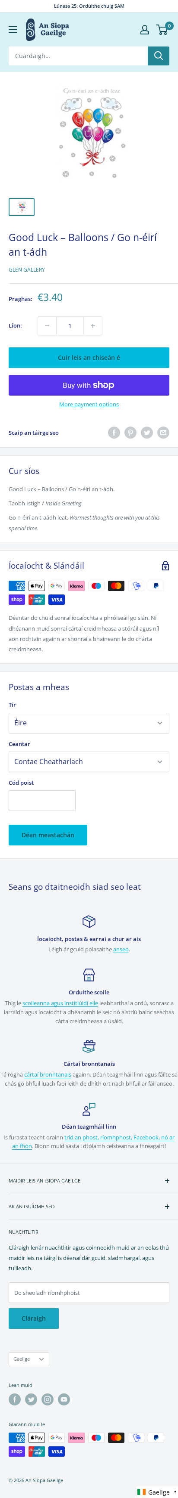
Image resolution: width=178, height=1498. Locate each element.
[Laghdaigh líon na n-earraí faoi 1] (47, 326)
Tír (12, 705)
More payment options (89, 404)
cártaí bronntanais (47, 1074)
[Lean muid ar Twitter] (31, 1399)
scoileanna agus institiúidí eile (60, 1003)
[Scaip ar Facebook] (114, 433)
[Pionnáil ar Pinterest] (130, 433)
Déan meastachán (48, 835)
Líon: (15, 325)
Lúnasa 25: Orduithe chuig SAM (89, 6)
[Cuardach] (158, 55)
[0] (162, 30)
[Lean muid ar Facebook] (15, 1399)
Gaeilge (21, 1359)
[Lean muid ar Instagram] (47, 1399)
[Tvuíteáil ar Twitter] (147, 433)
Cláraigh (34, 1318)
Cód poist (21, 782)
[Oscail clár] (13, 29)
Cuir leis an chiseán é (89, 357)
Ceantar (19, 744)
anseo (121, 949)
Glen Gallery (27, 269)
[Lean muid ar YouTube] (64, 1399)
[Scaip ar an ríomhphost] (163, 433)
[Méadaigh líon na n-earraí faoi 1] (93, 326)
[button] (157, 1492)
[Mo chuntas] (144, 29)
